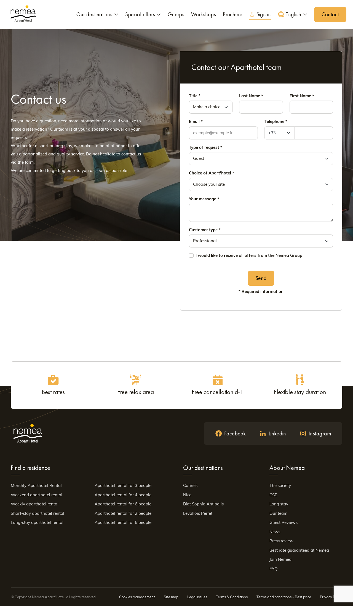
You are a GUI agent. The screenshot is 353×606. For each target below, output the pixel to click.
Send (261, 278)
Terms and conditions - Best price (283, 597)
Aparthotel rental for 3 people (123, 485)
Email (194, 121)
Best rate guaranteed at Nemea (299, 550)
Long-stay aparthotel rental (37, 522)
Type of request (204, 147)
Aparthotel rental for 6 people (123, 504)
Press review (281, 540)
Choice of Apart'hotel (210, 173)
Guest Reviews (283, 522)
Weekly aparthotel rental (34, 504)
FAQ (273, 568)
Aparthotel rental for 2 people (123, 513)
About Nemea (287, 468)
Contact (330, 14)
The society (280, 485)
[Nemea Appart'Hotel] (23, 14)
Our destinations (94, 14)
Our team (278, 513)
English (293, 14)
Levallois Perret (197, 513)
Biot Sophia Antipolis (203, 504)
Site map (171, 597)
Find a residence (30, 468)
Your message (202, 198)
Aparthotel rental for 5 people (123, 522)
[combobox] (279, 133)
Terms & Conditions (232, 597)
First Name (300, 95)
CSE (273, 494)
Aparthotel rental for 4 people (123, 494)
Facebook (235, 433)
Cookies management (137, 597)
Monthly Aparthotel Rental (36, 485)
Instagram (320, 433)
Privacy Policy (331, 597)
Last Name (249, 95)
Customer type (203, 229)
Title (193, 95)
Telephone (274, 121)
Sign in (263, 14)
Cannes (190, 485)
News (274, 531)
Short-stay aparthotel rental (37, 513)
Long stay (278, 504)
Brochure (232, 14)
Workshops (203, 14)
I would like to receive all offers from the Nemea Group (249, 255)
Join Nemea (280, 559)
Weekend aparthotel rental (36, 494)
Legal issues (197, 597)
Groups (176, 14)
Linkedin (277, 433)
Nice (187, 494)
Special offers (140, 14)
